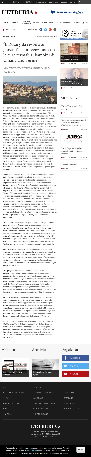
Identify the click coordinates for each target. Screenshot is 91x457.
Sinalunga (69, 403)
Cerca (6, 2)
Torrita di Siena (71, 409)
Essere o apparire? (74, 166)
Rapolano (69, 393)
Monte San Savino (41, 409)
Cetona (6, 398)
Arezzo (6, 387)
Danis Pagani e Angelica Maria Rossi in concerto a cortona (74, 152)
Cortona (37, 387)
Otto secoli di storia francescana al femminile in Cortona (74, 54)
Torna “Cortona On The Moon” (74, 109)
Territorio (10, 30)
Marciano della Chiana (44, 403)
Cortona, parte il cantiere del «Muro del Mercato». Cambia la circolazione (74, 124)
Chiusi (6, 409)
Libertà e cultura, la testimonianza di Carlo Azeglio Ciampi (74, 79)
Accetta (80, 450)
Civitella (7, 414)
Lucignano (38, 398)
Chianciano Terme (12, 403)
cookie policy (31, 451)
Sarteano (68, 398)
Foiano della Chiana (43, 393)
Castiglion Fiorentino (14, 393)
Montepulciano (40, 414)
